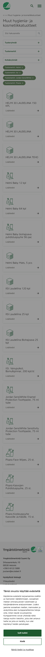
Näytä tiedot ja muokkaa (22, 650)
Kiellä (22, 641)
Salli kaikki (23, 633)
